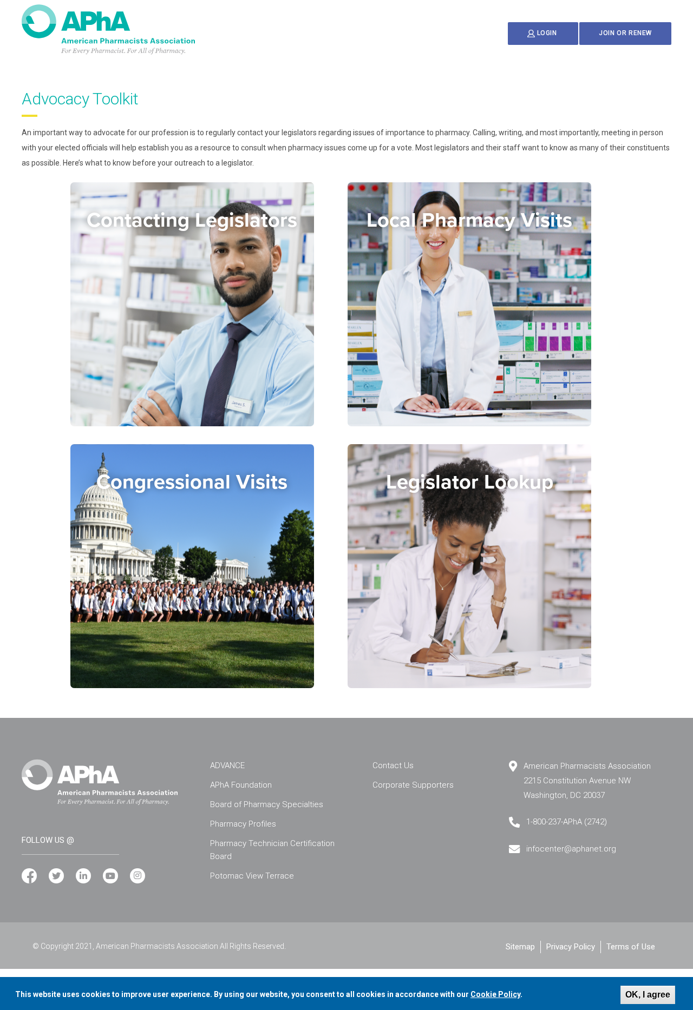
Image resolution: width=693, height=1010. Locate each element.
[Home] (108, 29)
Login (547, 33)
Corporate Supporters (413, 785)
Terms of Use (630, 947)
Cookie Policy (495, 994)
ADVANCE (227, 765)
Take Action (472, 650)
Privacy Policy (570, 947)
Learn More (193, 389)
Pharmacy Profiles (243, 824)
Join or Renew (625, 33)
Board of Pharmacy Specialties (266, 804)
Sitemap (520, 947)
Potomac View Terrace (252, 876)
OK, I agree (647, 994)
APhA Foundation (241, 785)
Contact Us (393, 765)
